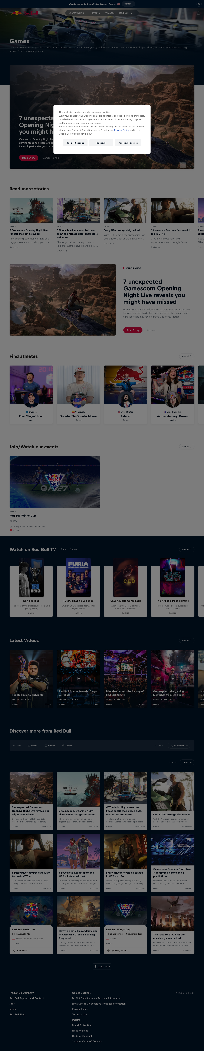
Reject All (101, 143)
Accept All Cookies (128, 143)
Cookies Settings (75, 143)
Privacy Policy (121, 130)
